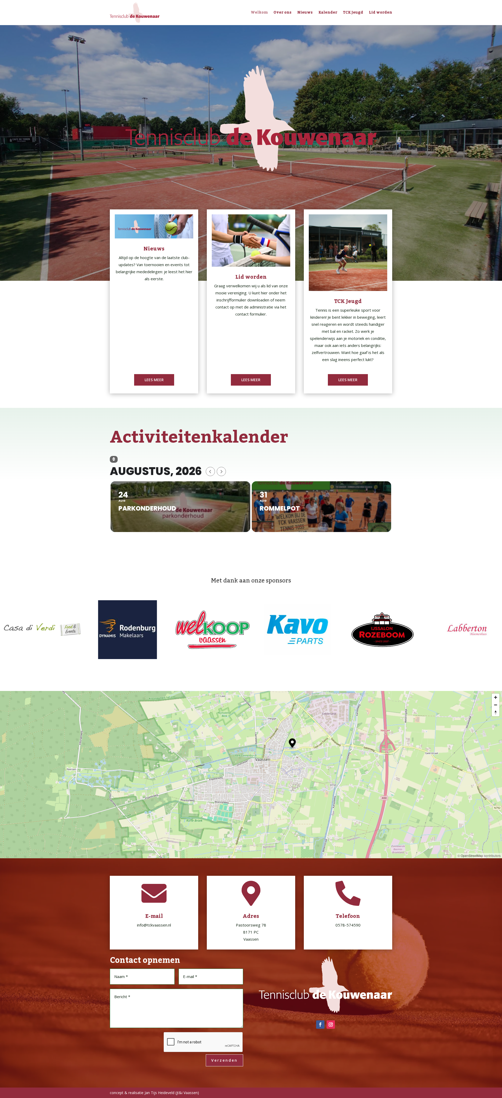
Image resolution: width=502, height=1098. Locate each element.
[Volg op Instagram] (331, 1024)
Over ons (282, 12)
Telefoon (348, 916)
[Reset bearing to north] (495, 712)
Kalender (327, 12)
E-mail (154, 916)
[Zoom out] (495, 705)
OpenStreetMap (472, 855)
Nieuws (305, 12)
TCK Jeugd (353, 12)
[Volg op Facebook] (320, 1024)
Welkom (259, 12)
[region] (251, 774)
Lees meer (154, 379)
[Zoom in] (495, 697)
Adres (251, 916)
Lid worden (380, 12)
